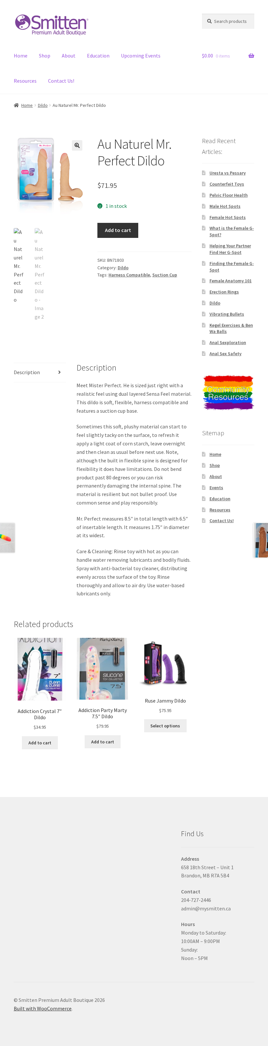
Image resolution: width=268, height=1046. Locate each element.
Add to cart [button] (39, 743)
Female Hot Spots (227, 217)
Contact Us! (61, 80)
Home (20, 55)
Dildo (43, 105)
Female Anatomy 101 (230, 281)
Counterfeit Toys (226, 184)
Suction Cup (164, 275)
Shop (44, 55)
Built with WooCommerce (43, 1008)
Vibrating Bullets (226, 314)
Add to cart (118, 230)
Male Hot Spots (225, 206)
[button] (77, 145)
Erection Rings (224, 292)
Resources (25, 80)
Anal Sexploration (227, 342)
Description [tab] (27, 372)
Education (98, 55)
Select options (165, 726)
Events (216, 487)
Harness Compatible (129, 275)
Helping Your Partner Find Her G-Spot (230, 249)
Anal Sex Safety (225, 354)
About (68, 55)
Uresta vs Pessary (227, 173)
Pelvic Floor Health (228, 195)
